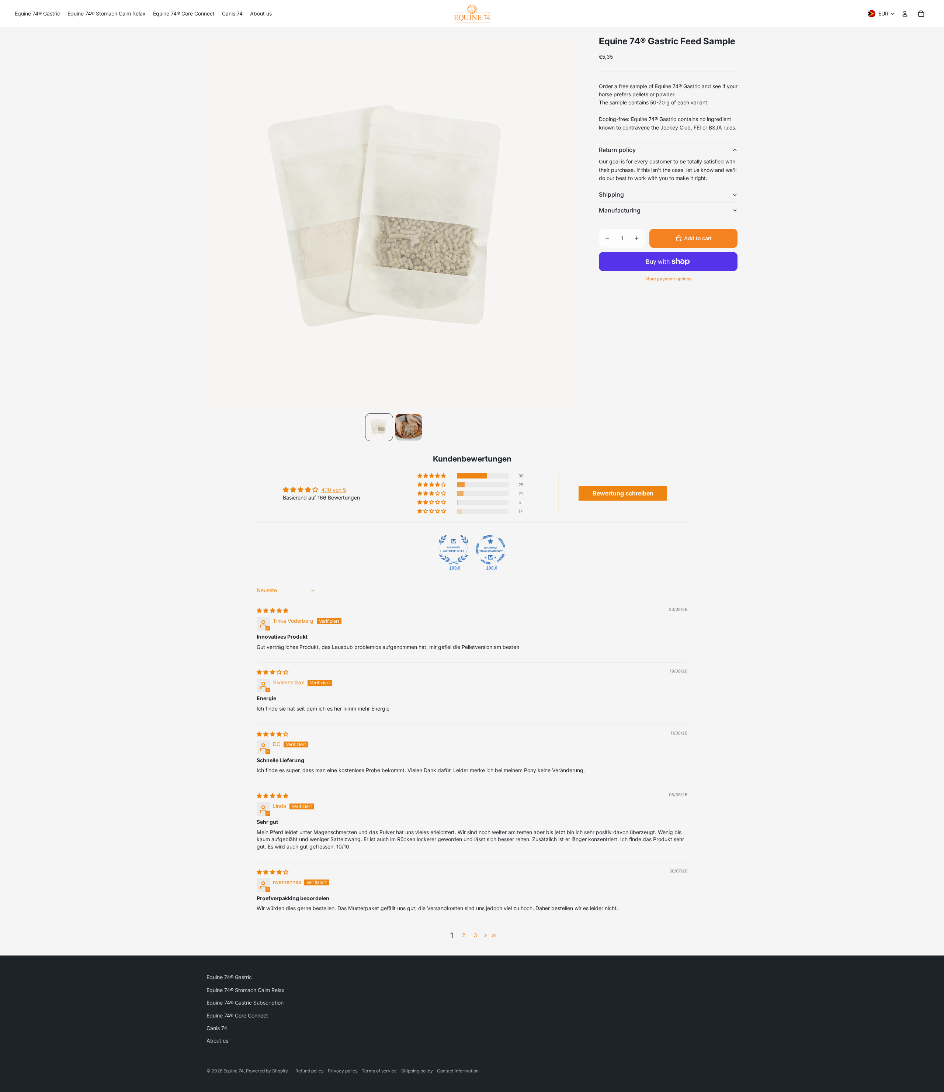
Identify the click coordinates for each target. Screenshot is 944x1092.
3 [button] (475, 935)
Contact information (458, 1071)
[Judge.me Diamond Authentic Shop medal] (453, 549)
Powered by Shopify (267, 1071)
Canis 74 (216, 1028)
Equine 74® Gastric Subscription (245, 1002)
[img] (272, 610)
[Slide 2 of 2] (408, 427)
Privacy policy (343, 1071)
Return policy (617, 149)
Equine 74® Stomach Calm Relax (245, 990)
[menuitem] (37, 14)
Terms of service (379, 1071)
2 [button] (463, 935)
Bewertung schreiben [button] (623, 493)
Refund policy (309, 1071)
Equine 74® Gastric (229, 977)
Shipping (611, 194)
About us (217, 1040)
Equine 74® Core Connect (237, 1015)
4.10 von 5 (333, 490)
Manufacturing (620, 210)
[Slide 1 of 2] (379, 427)
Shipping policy (417, 1071)
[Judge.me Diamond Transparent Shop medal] (490, 549)
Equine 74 (233, 1071)
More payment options (668, 278)
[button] (432, 475)
